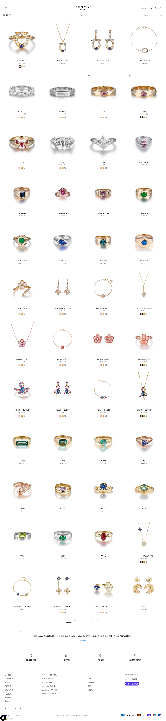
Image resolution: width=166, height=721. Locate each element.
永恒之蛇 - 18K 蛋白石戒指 (22, 410)
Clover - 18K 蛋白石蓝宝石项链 (144, 556)
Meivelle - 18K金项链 (22, 359)
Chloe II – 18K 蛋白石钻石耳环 (62, 308)
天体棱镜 (144, 461)
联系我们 (8, 675)
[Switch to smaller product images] (7, 15)
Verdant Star (144, 213)
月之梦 (63, 556)
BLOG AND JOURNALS (50, 694)
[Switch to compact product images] (10, 15)
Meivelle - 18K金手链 (63, 359)
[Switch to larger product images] (4, 15)
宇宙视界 (22, 556)
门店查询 (8, 694)
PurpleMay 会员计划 (49, 675)
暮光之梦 (62, 508)
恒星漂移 (22, 508)
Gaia (103, 111)
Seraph (63, 162)
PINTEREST (92, 682)
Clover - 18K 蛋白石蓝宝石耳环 (62, 607)
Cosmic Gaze (62, 260)
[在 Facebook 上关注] (6, 708)
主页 (6, 631)
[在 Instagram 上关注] (11, 708)
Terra (144, 111)
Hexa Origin (62, 111)
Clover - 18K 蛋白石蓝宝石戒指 (103, 607)
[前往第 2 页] (97, 620)
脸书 (89, 679)
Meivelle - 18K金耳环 (103, 359)
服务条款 (8, 698)
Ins (89, 675)
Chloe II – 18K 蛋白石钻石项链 (144, 308)
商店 (9, 631)
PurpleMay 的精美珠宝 (17, 631)
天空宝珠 (103, 461)
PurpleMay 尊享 (47, 679)
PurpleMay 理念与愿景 (50, 690)
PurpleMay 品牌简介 (49, 686)
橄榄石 (144, 607)
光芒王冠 (103, 556)
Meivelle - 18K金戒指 (144, 359)
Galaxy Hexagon (144, 162)
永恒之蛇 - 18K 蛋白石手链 (103, 410)
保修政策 (8, 682)
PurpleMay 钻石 (47, 682)
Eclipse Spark (144, 260)
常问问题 (8, 701)
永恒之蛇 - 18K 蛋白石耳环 (63, 410)
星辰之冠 (103, 508)
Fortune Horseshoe (22, 60)
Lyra (103, 162)
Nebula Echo (22, 213)
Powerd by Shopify (82, 715)
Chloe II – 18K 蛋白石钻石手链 (103, 308)
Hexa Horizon (22, 111)
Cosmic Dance (62, 213)
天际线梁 (22, 461)
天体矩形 (62, 461)
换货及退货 (9, 690)
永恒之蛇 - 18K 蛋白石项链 (144, 410)
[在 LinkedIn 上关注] (21, 708)
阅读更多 (83, 640)
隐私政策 (8, 686)
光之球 (144, 508)
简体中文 (18, 715)
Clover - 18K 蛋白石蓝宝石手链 (22, 607)
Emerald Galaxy (22, 260)
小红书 (90, 690)
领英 (89, 686)
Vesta (22, 162)
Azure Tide (103, 260)
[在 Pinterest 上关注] (16, 708)
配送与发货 (9, 679)
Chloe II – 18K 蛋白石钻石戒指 (22, 308)
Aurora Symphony (103, 213)
